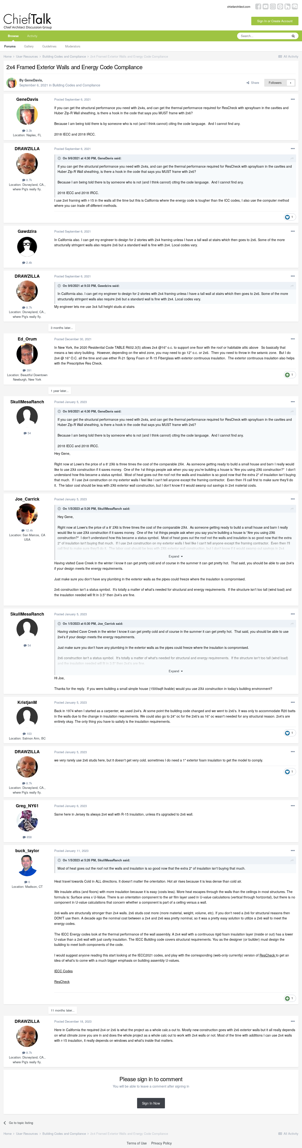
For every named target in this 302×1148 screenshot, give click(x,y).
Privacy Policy (161, 1143)
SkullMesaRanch (27, 402)
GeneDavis (33, 80)
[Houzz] (287, 6)
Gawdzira (27, 231)
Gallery (29, 46)
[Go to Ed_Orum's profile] (27, 354)
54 (29, 433)
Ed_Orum (27, 339)
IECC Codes (63, 971)
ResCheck (268, 955)
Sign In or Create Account (275, 21)
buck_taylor (27, 850)
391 (29, 370)
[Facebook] (258, 6)
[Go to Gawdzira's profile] (27, 246)
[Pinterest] (280, 6)
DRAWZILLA (27, 148)
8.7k (28, 180)
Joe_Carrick (27, 499)
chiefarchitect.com (238, 6)
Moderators (72, 46)
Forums (10, 46)
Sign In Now (151, 1103)
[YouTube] (265, 6)
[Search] (293, 36)
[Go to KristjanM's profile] (27, 717)
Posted (72, 99)
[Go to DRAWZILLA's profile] (27, 163)
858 (29, 837)
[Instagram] (273, 6)
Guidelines (49, 46)
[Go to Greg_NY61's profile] (27, 820)
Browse (13, 36)
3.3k (28, 130)
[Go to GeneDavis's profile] (11, 83)
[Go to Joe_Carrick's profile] (27, 514)
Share (254, 82)
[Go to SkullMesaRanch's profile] (27, 416)
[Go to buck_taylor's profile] (27, 865)
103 (29, 733)
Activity (32, 36)
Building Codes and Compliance (76, 85)
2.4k (28, 262)
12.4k (29, 530)
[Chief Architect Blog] (295, 6)
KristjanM (27, 702)
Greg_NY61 (27, 806)
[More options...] (292, 99)
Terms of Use (137, 1143)
